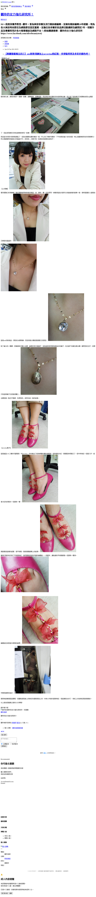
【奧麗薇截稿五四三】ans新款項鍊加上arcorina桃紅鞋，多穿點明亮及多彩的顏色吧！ (47, 54)
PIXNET (34, 871)
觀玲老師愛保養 (17, 728)
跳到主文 (4, 19)
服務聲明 (65, 871)
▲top (2, 731)
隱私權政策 (59, 871)
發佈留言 (4, 746)
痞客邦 (14, 723)
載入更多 (4, 735)
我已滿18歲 (5, 893)
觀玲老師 (4, 712)
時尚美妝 (16, 38)
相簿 (6, 41)
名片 (6, 46)
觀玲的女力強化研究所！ (17, 14)
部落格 (6, 44)
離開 (11, 893)
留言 (18, 723)
